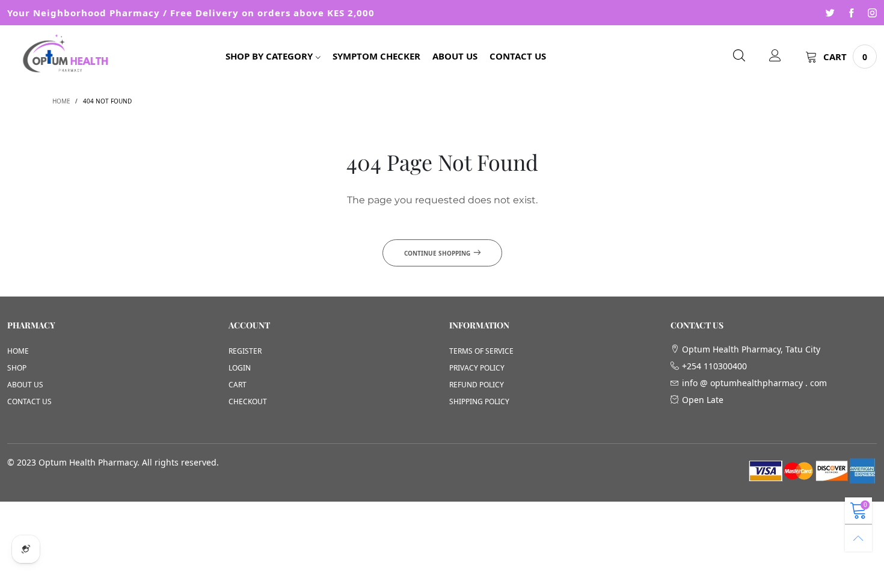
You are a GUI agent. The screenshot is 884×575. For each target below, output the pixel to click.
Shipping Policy (479, 401)
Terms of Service (481, 351)
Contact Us (518, 56)
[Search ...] (739, 57)
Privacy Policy (477, 368)
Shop (16, 368)
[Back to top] (858, 538)
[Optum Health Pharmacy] (68, 55)
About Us (454, 56)
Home (18, 351)
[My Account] (775, 57)
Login (240, 368)
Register (245, 351)
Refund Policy (476, 385)
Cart (238, 385)
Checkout (248, 401)
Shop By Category (269, 56)
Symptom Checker (376, 56)
